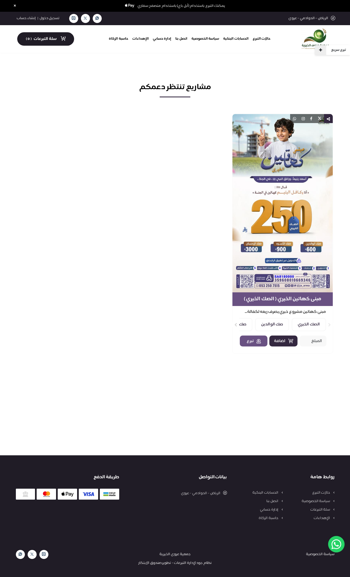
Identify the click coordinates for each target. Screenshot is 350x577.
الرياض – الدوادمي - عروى (200, 493)
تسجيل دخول (49, 18)
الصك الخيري (309, 324)
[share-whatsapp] (294, 118)
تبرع (250, 341)
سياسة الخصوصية (205, 39)
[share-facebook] (311, 118)
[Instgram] (73, 18)
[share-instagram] (303, 118)
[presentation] (329, 325)
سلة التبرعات (320, 510)
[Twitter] (85, 18)
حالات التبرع (262, 39)
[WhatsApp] (97, 18)
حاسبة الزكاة (118, 39)
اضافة (279, 341)
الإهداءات (140, 39)
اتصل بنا (181, 39)
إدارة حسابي (162, 39)
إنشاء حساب (26, 18)
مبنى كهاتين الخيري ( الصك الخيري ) (282, 299)
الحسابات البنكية (236, 39)
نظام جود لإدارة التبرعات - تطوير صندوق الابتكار (175, 563)
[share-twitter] (319, 118)
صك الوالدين (272, 324)
